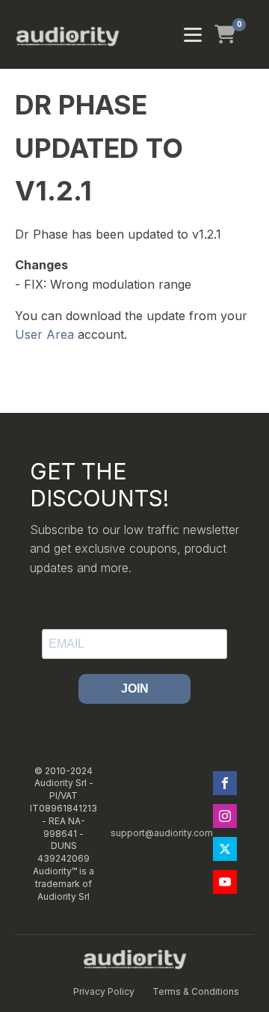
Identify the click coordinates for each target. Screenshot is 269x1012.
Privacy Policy (103, 991)
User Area (44, 334)
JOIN (135, 688)
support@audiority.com (162, 832)
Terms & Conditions (195, 991)
